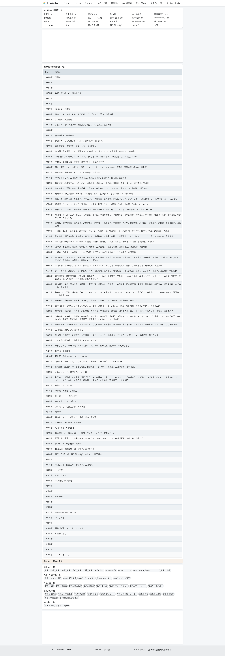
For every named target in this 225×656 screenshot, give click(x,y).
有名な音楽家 (92, 594)
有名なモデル (138, 570)
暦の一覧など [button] (141, 3)
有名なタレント (124, 570)
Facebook (60, 649)
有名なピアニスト (65, 594)
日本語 (107, 649)
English (98, 649)
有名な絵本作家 (75, 586)
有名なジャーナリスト (118, 586)
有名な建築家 (168, 594)
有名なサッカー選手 (53, 578)
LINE (69, 649)
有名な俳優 (49, 570)
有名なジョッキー (104, 578)
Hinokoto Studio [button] (173, 3)
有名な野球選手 (69, 578)
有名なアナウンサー (138, 586)
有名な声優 (165, 570)
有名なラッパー (152, 570)
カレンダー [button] (89, 3)
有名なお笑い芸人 (96, 570)
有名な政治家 (102, 586)
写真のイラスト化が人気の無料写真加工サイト (153, 649)
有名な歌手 (82, 570)
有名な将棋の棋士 (155, 586)
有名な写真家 (155, 594)
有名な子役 (71, 570)
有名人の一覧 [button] (156, 3)
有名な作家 (49, 586)
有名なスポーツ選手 (121, 578)
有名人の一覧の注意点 (53, 561)
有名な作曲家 (50, 594)
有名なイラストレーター (127, 594)
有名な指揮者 (80, 594)
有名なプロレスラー (86, 578)
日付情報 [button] (115, 3)
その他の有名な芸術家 (69, 597)
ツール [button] (78, 3)
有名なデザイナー (107, 594)
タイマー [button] (67, 3)
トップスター (63, 605)
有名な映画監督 (51, 597)
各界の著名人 (50, 605)
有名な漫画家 (61, 586)
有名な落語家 (111, 570)
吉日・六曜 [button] (102, 3)
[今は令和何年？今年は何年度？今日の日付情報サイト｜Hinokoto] (50, 3)
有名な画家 (143, 594)
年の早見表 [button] (127, 3)
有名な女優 (60, 570)
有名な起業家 (89, 586)
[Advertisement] (112, 46)
